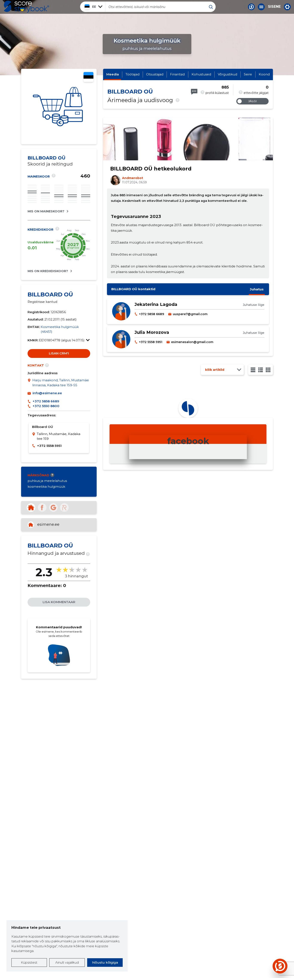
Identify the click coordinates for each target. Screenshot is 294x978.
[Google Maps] (30, 383)
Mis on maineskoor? (46, 211)
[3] (260, 369)
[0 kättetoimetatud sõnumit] (194, 91)
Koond (264, 74)
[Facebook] (42, 507)
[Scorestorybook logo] (26, 7)
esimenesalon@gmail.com (192, 342)
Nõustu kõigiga (105, 962)
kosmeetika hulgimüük (46, 486)
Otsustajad (154, 74)
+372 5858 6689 (45, 401)
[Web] (31, 507)
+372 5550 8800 (45, 406)
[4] (268, 369)
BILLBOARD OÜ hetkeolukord (151, 169)
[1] (253, 369)
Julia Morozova (152, 332)
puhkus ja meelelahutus (47, 481)
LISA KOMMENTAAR (59, 602)
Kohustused (201, 74)
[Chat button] (251, 6)
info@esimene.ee (47, 393)
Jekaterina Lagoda (156, 304)
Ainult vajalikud (67, 962)
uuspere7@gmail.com (190, 314)
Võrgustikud (227, 74)
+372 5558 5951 (49, 446)
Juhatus (257, 289)
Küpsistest (29, 962)
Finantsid (177, 74)
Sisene (274, 7)
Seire (248, 74)
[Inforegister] (64, 507)
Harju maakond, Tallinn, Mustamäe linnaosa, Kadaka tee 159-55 (60, 382)
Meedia (112, 74)
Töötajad (132, 74)
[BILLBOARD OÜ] (59, 106)
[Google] (53, 507)
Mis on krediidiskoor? (48, 271)
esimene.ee (48, 524)
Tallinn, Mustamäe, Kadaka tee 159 (58, 436)
